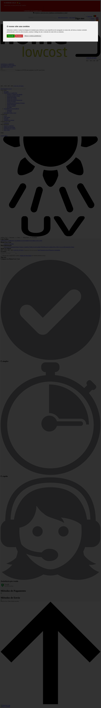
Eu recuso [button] (19, 36)
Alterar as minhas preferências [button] (33, 36)
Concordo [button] (10, 36)
